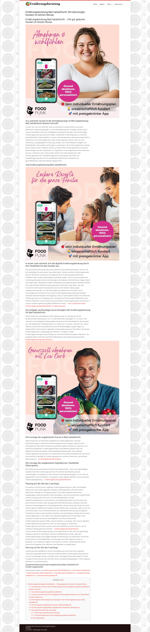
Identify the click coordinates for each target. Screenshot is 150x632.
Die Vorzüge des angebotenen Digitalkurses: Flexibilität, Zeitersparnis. (54, 607)
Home (95, 4)
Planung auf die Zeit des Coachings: (42, 610)
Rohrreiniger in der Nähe (40, 630)
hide (61, 580)
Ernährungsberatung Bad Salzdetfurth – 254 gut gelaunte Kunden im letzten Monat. (56, 584)
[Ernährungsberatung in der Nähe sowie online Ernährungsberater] (43, 4)
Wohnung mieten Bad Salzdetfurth (58, 570)
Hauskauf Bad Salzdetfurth (65, 573)
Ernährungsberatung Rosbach (50, 459)
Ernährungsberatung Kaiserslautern (39, 339)
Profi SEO (29, 630)
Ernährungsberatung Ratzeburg (66, 529)
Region (102, 4)
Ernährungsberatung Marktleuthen (57, 480)
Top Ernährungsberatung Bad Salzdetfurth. (45, 592)
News (109, 4)
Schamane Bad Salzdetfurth (47, 575)
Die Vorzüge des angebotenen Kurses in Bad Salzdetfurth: (50, 605)
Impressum (118, 4)
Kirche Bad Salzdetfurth (81, 570)
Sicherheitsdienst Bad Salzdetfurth (40, 573)
